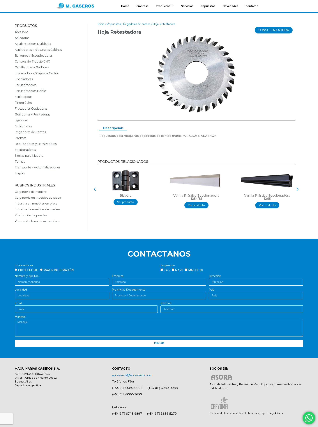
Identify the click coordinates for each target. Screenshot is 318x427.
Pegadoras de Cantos (30, 132)
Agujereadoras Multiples (33, 44)
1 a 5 (167, 270)
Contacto (251, 6)
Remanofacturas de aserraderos (37, 221)
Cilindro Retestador (267, 195)
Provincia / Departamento (128, 289)
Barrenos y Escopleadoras (33, 55)
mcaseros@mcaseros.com (132, 375)
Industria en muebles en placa (36, 203)
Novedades (230, 6)
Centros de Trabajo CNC (32, 61)
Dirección (215, 276)
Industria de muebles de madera (38, 209)
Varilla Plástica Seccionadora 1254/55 (126, 197)
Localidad (21, 289)
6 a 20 (179, 270)
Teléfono (166, 303)
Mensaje (20, 317)
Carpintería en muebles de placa (38, 197)
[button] (94, 189)
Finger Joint (23, 102)
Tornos (20, 161)
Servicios (187, 6)
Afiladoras (22, 38)
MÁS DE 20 (195, 270)
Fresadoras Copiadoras (31, 108)
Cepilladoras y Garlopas (32, 67)
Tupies (20, 173)
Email (18, 303)
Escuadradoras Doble (30, 91)
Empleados (167, 265)
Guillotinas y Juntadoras (32, 114)
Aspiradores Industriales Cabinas (38, 49)
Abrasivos (21, 32)
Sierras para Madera (29, 155)
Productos (163, 6)
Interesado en (24, 265)
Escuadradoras (25, 85)
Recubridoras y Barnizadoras (35, 144)
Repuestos (208, 6)
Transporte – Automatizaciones (37, 167)
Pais (211, 289)
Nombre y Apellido (27, 276)
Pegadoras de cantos (136, 24)
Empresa (143, 6)
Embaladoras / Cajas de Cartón (37, 73)
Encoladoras (24, 79)
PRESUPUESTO (28, 270)
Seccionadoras (25, 150)
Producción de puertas (31, 215)
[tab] (113, 128)
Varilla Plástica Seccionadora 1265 (196, 197)
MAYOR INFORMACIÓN (58, 270)
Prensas (20, 138)
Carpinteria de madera (30, 191)
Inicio (101, 24)
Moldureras (23, 126)
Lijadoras (21, 120)
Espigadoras (23, 97)
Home (125, 6)
